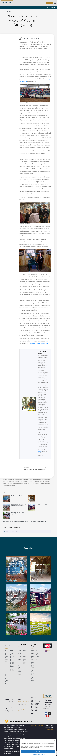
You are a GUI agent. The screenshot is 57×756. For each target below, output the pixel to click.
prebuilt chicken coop (42, 600)
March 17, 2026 (36, 572)
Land (46, 626)
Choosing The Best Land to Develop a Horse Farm (40, 621)
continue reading (14, 508)
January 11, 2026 (12, 627)
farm (43, 626)
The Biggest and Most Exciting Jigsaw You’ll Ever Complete (18, 496)
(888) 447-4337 (51, 7)
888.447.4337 (50, 729)
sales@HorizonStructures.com (25, 701)
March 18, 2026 (12, 571)
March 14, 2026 (12, 602)
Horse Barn (20, 604)
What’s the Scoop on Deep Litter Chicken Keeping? (33, 675)
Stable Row (22, 627)
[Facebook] (46, 713)
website (40, 451)
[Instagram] (49, 713)
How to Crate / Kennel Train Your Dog (6, 678)
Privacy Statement (41, 754)
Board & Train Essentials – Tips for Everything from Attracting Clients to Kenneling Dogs (13, 659)
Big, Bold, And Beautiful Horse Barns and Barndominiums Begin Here (18, 505)
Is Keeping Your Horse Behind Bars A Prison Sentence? (20, 654)
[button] (54, 741)
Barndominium (12, 604)
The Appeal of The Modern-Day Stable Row (18, 513)
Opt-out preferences (34, 754)
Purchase (34, 628)
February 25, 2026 (37, 598)
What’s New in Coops (42, 504)
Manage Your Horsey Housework (42, 496)
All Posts (41, 455)
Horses (14, 573)
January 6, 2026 (36, 626)
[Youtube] (47, 716)
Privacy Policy (41, 725)
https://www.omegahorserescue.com (38, 343)
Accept (38, 751)
